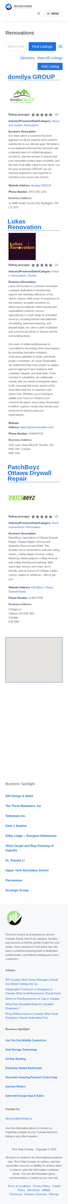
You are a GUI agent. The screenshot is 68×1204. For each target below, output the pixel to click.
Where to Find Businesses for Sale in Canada (32, 998)
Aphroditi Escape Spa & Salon (24, 1095)
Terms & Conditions (19, 1186)
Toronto (32, 275)
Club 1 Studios (16, 826)
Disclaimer (33, 1190)
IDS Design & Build (19, 796)
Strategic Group (16, 890)
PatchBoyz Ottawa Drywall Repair (29, 473)
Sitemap (53, 1194)
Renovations (19, 33)
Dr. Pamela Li (15, 860)
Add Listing (50, 66)
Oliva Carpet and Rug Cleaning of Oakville (29, 848)
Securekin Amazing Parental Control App (31, 1077)
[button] (39, 13)
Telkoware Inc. (15, 816)
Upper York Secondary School (27, 870)
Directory (27, 58)
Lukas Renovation (24, 224)
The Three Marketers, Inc (23, 806)
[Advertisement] (34, 733)
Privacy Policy (41, 1186)
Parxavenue (13, 880)
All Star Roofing (15, 1058)
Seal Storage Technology (21, 1049)
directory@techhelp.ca (18, 1118)
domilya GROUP (31, 76)
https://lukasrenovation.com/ (37, 427)
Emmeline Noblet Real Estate (23, 1068)
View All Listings (50, 58)
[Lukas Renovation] (22, 259)
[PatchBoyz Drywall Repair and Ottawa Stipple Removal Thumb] (22, 510)
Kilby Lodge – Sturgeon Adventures (31, 836)
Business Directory (35, 1194)
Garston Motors (15, 1086)
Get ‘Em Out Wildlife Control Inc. (26, 1040)
